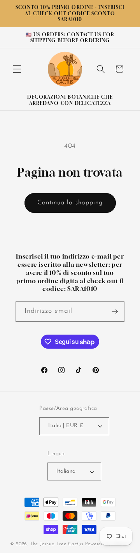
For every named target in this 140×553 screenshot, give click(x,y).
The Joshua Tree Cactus (57, 544)
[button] (17, 69)
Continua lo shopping (70, 203)
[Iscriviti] (114, 311)
